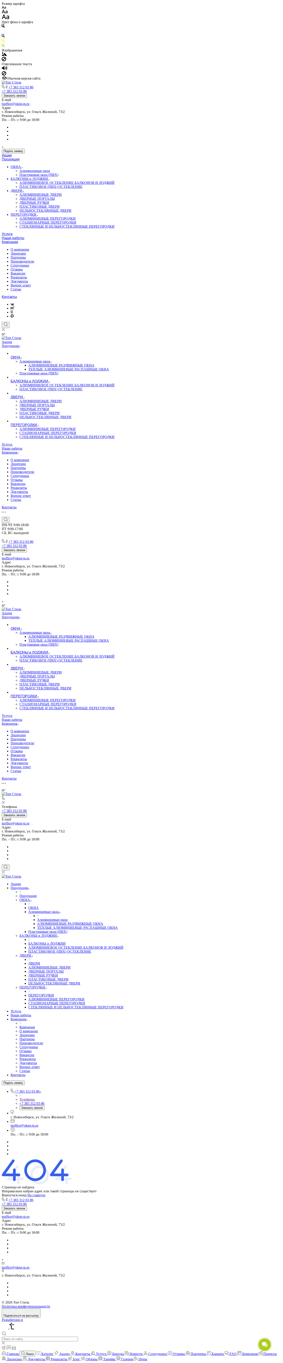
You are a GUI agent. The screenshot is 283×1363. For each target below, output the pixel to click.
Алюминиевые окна (34, 171)
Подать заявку (13, 151)
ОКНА (16, 167)
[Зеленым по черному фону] (3, 46)
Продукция (11, 159)
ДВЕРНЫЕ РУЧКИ (34, 202)
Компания (10, 242)
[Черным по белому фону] (3, 27)
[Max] (12, 316)
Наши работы (13, 238)
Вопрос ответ (21, 285)
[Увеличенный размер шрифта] (5, 18)
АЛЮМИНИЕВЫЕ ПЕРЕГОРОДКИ (47, 218)
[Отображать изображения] (4, 55)
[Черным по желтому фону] (3, 41)
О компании (20, 249)
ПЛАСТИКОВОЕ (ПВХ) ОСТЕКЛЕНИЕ (50, 187)
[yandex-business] (12, 312)
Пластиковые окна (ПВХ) (38, 175)
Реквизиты (19, 277)
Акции (7, 155)
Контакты (9, 297)
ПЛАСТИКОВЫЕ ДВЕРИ (39, 206)
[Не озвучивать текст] (4, 74)
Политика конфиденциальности (26, 1306)
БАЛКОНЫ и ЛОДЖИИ (30, 179)
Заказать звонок (14, 95)
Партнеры (18, 257)
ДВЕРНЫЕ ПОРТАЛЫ (37, 198)
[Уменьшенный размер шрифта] (4, 8)
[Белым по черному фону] (3, 32)
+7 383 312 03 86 (20, 87)
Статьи (16, 289)
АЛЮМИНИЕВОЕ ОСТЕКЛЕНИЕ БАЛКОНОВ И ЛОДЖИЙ (67, 183)
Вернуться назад (14, 1195)
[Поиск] (6, 325)
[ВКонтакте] (12, 304)
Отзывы (17, 269)
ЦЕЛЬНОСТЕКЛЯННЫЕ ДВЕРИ (45, 210)
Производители (22, 261)
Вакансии (18, 273)
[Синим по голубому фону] (3, 36)
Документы (19, 281)
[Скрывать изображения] (4, 60)
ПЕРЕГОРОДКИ (24, 214)
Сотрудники (20, 265)
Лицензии (18, 253)
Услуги (7, 234)
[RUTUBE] (12, 308)
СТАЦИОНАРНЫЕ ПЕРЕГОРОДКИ (47, 222)
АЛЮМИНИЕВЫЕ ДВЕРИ (40, 195)
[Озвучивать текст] (4, 69)
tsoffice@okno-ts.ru (15, 104)
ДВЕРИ (17, 191)
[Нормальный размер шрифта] (5, 12)
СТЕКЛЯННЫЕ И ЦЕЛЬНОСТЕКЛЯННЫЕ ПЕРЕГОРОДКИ (67, 226)
